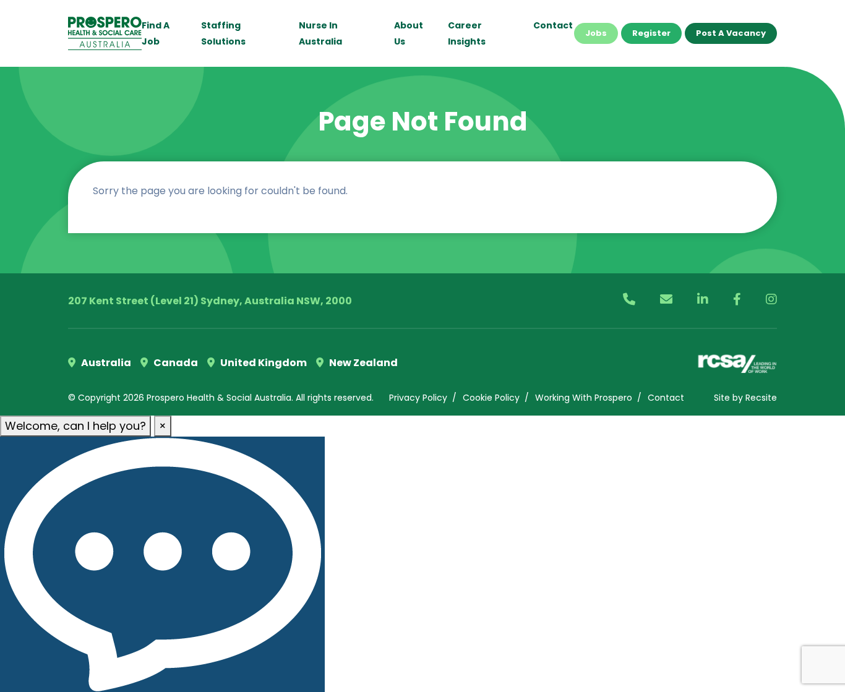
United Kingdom (262, 363)
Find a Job (155, 33)
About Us (408, 33)
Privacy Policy (418, 397)
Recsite (761, 397)
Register (651, 33)
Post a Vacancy (731, 33)
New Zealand (362, 363)
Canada (175, 363)
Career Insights (467, 33)
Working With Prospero (583, 397)
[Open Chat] (162, 564)
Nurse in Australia (320, 33)
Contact (553, 25)
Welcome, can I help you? (75, 426)
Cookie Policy (491, 397)
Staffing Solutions (223, 33)
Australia (105, 363)
